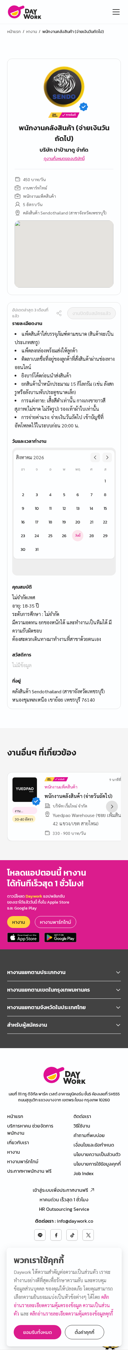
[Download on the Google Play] (60, 937)
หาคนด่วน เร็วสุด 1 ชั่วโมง (64, 1199)
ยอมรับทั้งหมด (37, 1332)
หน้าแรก (14, 32)
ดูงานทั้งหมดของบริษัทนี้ (64, 159)
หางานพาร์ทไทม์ (55, 922)
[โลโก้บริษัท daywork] (64, 1075)
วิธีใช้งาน (82, 1125)
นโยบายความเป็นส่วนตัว (97, 1154)
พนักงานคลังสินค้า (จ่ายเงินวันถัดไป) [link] (73, 32)
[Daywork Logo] (24, 12)
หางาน (31, 32)
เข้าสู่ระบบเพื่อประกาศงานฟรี (60, 1190)
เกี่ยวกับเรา (18, 1142)
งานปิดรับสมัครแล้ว (91, 313)
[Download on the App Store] (23, 937)
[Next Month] (107, 457)
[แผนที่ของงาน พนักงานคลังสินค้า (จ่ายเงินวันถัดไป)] (64, 254)
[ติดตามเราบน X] (88, 1235)
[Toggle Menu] (116, 12)
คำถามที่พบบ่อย (89, 1135)
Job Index (84, 1173)
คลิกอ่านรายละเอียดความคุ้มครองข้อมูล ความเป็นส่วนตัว (62, 1305)
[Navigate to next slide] (112, 807)
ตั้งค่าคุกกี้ (84, 1332)
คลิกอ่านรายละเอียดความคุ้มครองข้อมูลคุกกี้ (71, 1313)
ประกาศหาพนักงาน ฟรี (29, 1171)
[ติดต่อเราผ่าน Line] (40, 1235)
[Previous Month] (95, 457)
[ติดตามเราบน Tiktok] (72, 1235)
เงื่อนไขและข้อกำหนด (94, 1144)
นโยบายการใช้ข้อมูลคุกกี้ (97, 1163)
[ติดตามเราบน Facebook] (56, 1235)
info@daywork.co (75, 1220)
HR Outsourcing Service (64, 1209)
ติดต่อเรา (82, 1116)
